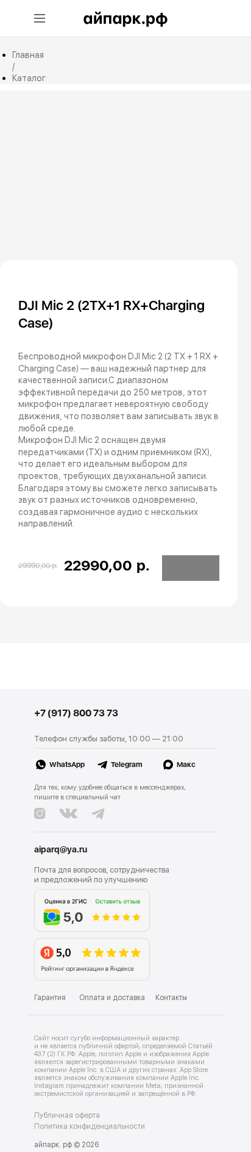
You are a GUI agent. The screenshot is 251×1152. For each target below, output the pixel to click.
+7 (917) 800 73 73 (76, 713)
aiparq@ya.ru (60, 849)
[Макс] (219, 769)
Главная (28, 55)
